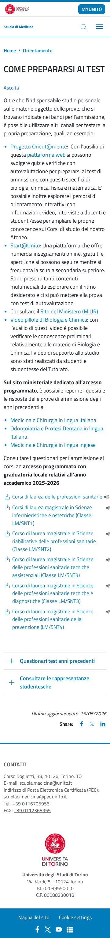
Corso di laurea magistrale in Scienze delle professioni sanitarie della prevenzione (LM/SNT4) (53, 619)
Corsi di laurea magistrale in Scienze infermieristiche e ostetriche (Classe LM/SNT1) (52, 515)
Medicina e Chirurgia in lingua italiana (53, 420)
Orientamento (37, 50)
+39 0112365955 (32, 810)
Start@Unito (25, 245)
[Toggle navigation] (98, 26)
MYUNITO (92, 9)
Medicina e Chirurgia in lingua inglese (53, 445)
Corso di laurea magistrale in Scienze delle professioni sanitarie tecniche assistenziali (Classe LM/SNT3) (53, 567)
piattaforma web (45, 155)
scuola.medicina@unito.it (46, 783)
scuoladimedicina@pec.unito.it (35, 796)
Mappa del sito (33, 917)
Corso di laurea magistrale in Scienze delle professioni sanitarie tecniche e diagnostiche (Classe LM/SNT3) (53, 593)
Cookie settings (75, 917)
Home (10, 50)
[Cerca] (83, 27)
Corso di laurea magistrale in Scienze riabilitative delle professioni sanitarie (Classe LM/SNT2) (54, 541)
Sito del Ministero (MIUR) (69, 311)
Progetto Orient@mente (38, 146)
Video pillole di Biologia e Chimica (48, 320)
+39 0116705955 (31, 803)
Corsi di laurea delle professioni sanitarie (57, 497)
